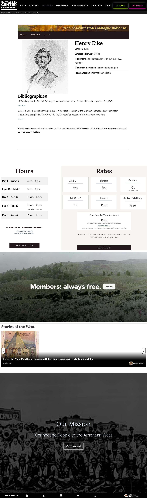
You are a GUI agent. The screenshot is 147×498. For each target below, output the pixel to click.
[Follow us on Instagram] (61, 495)
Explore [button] (33, 6)
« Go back (22, 35)
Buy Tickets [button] (104, 248)
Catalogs (9, 12)
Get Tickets (137, 5)
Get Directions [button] (24, 245)
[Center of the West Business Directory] (131, 495)
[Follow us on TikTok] (44, 495)
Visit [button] (22, 6)
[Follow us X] (95, 495)
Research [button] (47, 6)
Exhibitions (35, 35)
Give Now (120, 5)
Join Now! (109, 287)
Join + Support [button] (79, 6)
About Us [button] (96, 6)
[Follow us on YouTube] (78, 495)
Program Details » (104, 225)
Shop (107, 6)
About (47, 35)
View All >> (22, 105)
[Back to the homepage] (9, 5)
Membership (62, 6)
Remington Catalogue (23, 12)
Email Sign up (11, 495)
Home (3, 12)
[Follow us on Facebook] (27, 495)
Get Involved (73, 446)
